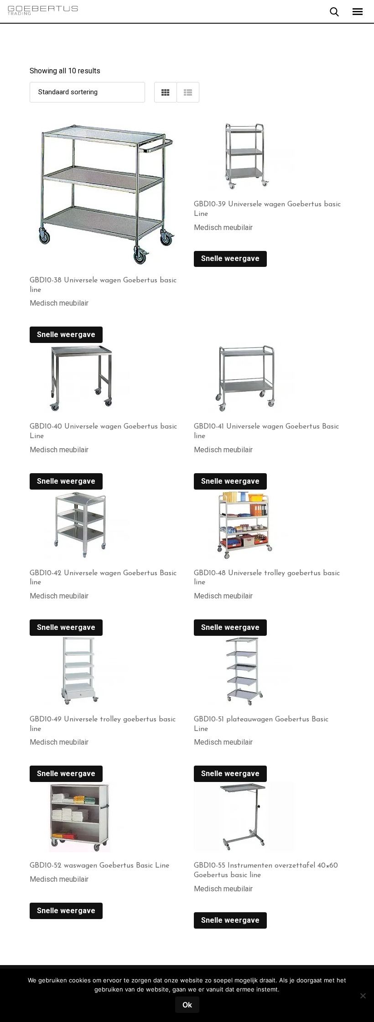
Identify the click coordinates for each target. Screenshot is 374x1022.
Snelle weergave (66, 334)
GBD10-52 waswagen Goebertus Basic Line (99, 865)
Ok (187, 1004)
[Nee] (362, 999)
